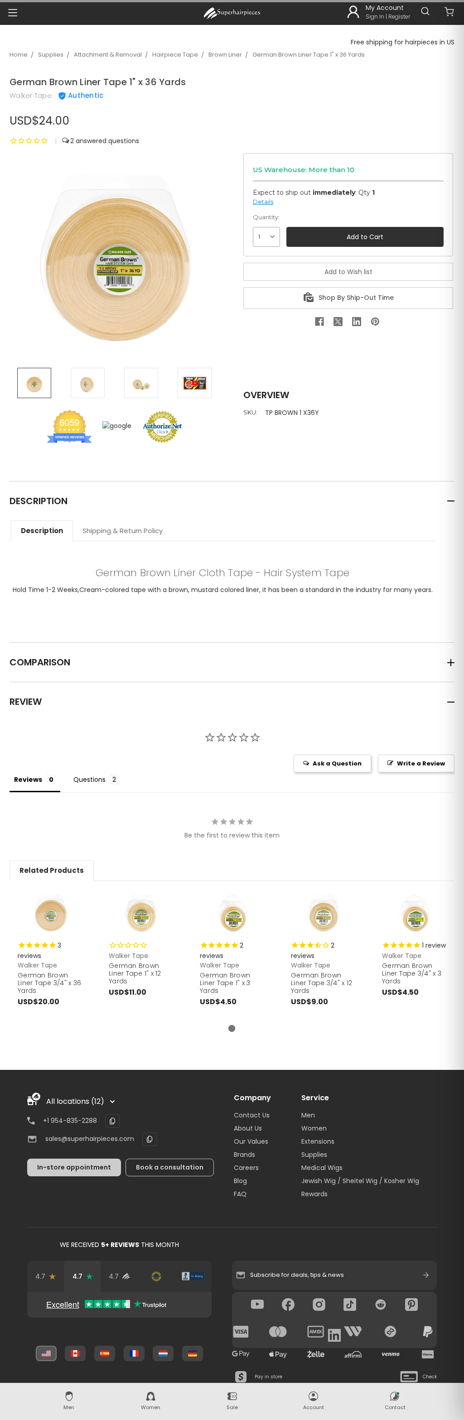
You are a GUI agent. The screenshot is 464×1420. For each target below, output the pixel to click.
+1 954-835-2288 (70, 1120)
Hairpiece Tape (175, 54)
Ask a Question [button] (337, 763)
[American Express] (316, 1332)
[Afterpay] (391, 1332)
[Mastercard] (278, 1332)
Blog (240, 1180)
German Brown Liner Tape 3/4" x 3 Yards (411, 973)
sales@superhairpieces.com (89, 1138)
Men (308, 1115)
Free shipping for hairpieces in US (402, 42)
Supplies (50, 54)
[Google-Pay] (241, 1354)
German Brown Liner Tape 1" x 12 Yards (135, 973)
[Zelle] (316, 1354)
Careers (246, 1167)
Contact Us (252, 1115)
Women (314, 1128)
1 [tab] (231, 1028)
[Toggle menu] (12, 12)
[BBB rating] (192, 1276)
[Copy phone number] (112, 1121)
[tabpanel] (50, 957)
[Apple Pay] (278, 1354)
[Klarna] (428, 1354)
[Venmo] (391, 1354)
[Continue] (426, 1275)
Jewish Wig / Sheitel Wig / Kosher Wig (360, 1180)
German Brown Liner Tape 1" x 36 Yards (308, 54)
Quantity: (266, 217)
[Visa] (241, 1332)
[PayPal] (428, 1332)
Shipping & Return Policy (122, 530)
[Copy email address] (149, 1139)
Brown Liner (225, 54)
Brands (244, 1154)
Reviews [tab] (28, 779)
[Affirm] (353, 1354)
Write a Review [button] (421, 763)
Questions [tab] (89, 779)
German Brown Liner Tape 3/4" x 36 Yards (49, 983)
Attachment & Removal (108, 54)
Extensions (317, 1141)
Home (19, 54)
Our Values (251, 1141)
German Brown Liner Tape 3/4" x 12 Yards (321, 983)
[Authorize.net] (156, 1276)
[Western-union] (353, 1332)
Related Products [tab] (51, 870)
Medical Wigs (322, 1167)
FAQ (240, 1194)
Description (42, 530)
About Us (248, 1128)
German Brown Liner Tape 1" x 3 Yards (225, 983)
